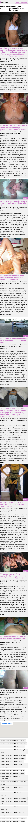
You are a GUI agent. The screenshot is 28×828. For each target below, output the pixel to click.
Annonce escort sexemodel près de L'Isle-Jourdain (12, 789)
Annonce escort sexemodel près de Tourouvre (13, 744)
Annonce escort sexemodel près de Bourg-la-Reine (13, 751)
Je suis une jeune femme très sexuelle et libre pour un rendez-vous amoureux (12, 504)
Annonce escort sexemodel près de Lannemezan (10, 808)
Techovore (4, 2)
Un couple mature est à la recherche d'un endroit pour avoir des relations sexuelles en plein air (13, 576)
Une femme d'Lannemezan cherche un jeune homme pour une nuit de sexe (14, 341)
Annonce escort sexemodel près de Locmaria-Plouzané (13, 794)
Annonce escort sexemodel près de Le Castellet (13, 818)
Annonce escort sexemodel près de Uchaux (12, 821)
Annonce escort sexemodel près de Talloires (12, 740)
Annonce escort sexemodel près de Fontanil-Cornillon (12, 814)
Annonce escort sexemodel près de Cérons (12, 747)
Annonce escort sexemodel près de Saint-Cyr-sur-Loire (13, 783)
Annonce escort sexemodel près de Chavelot (12, 758)
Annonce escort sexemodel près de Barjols (12, 773)
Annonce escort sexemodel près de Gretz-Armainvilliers (12, 766)
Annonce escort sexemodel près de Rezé (11, 761)
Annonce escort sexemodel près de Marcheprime (10, 777)
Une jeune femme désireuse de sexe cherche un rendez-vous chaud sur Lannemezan (12, 278)
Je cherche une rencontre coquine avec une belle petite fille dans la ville (13, 203)
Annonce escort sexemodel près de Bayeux (12, 770)
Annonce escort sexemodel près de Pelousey (13, 755)
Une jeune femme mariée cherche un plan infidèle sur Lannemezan (13, 638)
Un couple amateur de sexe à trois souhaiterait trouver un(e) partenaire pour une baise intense (13, 128)
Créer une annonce (21, 2)
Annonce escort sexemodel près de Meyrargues (13, 798)
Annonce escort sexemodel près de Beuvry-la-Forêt (13, 803)
